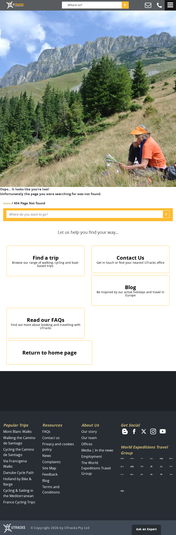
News (46, 455)
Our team (89, 437)
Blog (45, 480)
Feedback (50, 474)
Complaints (51, 461)
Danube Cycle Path (18, 472)
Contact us (51, 437)
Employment (91, 456)
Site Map (49, 468)
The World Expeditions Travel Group (96, 468)
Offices (87, 444)
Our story (89, 431)
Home (7, 203)
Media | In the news (97, 450)
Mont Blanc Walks (17, 431)
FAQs (46, 431)
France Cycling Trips (19, 502)
